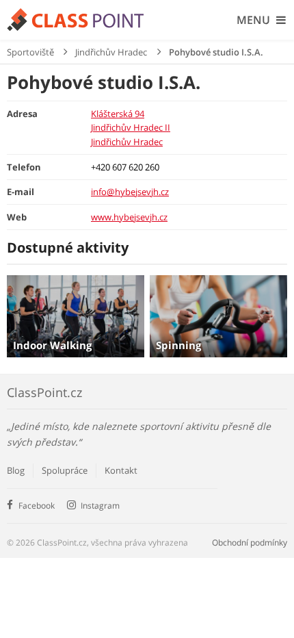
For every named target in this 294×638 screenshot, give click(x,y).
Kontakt (121, 470)
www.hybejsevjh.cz (129, 217)
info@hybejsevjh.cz (130, 192)
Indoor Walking (52, 345)
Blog (16, 470)
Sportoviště (30, 52)
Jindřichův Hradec (111, 52)
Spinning (178, 345)
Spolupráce (65, 470)
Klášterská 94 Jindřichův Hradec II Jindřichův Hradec (130, 127)
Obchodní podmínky (249, 542)
